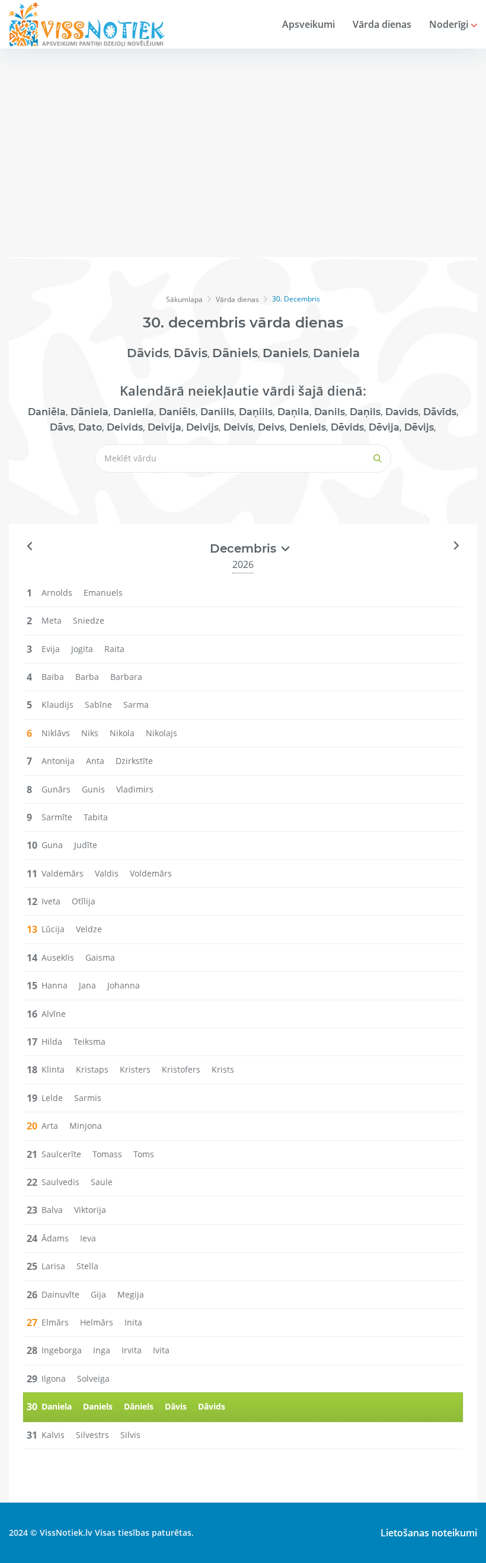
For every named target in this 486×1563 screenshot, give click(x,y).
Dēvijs (419, 427)
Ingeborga (61, 1350)
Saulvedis (60, 1182)
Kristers (135, 1069)
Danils (329, 412)
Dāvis (190, 353)
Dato (90, 427)
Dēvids (347, 427)
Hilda (51, 1041)
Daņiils (256, 412)
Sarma (136, 704)
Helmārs (96, 1322)
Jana (87, 985)
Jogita (82, 648)
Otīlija (83, 901)
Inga (101, 1350)
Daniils (217, 412)
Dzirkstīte (134, 760)
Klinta (53, 1069)
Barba (87, 676)
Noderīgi (450, 24)
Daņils (365, 412)
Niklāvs (55, 733)
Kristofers (181, 1069)
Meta (51, 620)
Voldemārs (151, 873)
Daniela (336, 353)
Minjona (85, 1125)
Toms (143, 1154)
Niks (89, 733)
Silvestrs (92, 1434)
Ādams (55, 1238)
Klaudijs (57, 704)
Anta (95, 760)
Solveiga (93, 1378)
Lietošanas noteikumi (429, 1532)
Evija (50, 648)
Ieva (88, 1238)
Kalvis (53, 1434)
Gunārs (56, 789)
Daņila (293, 412)
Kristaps (92, 1069)
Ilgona (53, 1378)
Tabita (96, 817)
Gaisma (100, 957)
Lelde (52, 1097)
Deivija (164, 427)
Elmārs (55, 1322)
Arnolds (56, 592)
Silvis (130, 1434)
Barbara (126, 676)
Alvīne (53, 1013)
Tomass (107, 1154)
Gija (98, 1294)
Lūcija (53, 929)
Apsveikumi (308, 24)
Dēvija (384, 427)
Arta (49, 1125)
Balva (52, 1209)
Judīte (85, 844)
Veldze (89, 929)
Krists (223, 1069)
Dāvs (61, 427)
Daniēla (47, 412)
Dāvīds (439, 412)
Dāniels (235, 353)
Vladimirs (135, 789)
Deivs (271, 427)
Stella (87, 1266)
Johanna (123, 985)
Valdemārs (62, 873)
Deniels (307, 427)
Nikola (122, 733)
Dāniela (89, 412)
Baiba (52, 676)
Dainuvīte (60, 1294)
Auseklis (57, 957)
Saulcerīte (61, 1154)
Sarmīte (56, 817)
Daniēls (177, 412)
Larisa (53, 1266)
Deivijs (202, 427)
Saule (102, 1182)
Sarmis (87, 1097)
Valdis (107, 873)
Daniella (133, 412)
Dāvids (148, 353)
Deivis (238, 427)
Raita (114, 648)
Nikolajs (161, 733)
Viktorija (90, 1209)
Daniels (285, 353)
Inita (133, 1322)
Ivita (161, 1350)
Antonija (58, 760)
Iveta (50, 901)
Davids (401, 412)
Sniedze (88, 620)
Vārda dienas (382, 24)
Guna (52, 844)
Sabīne (98, 704)
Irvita (132, 1350)
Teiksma (89, 1041)
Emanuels (103, 592)
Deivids (125, 427)
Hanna (54, 985)
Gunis (93, 789)
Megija (130, 1294)
